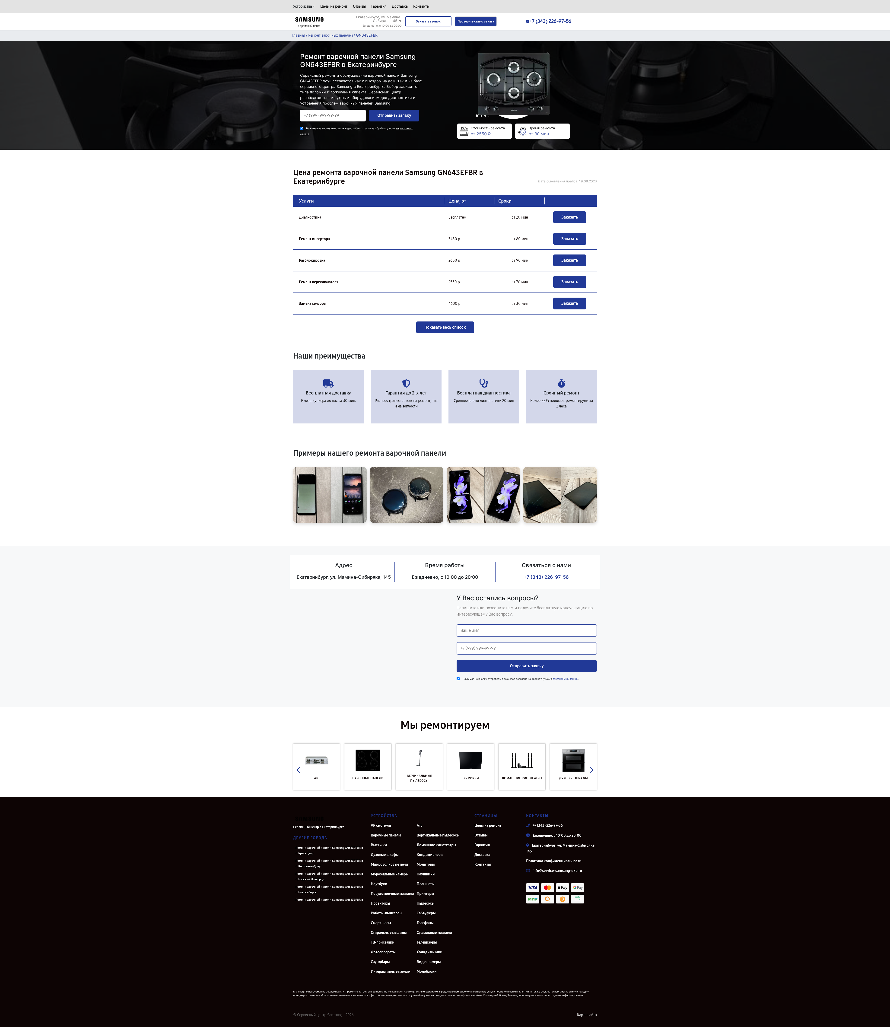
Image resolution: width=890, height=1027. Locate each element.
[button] (299, 770)
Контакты (421, 6)
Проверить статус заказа (476, 21)
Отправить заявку (394, 115)
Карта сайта (587, 1015)
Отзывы (359, 6)
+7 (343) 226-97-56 (546, 577)
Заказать (569, 217)
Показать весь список (445, 327)
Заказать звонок (428, 21)
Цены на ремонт (333, 6)
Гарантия (378, 6)
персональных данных (565, 678)
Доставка (400, 6)
